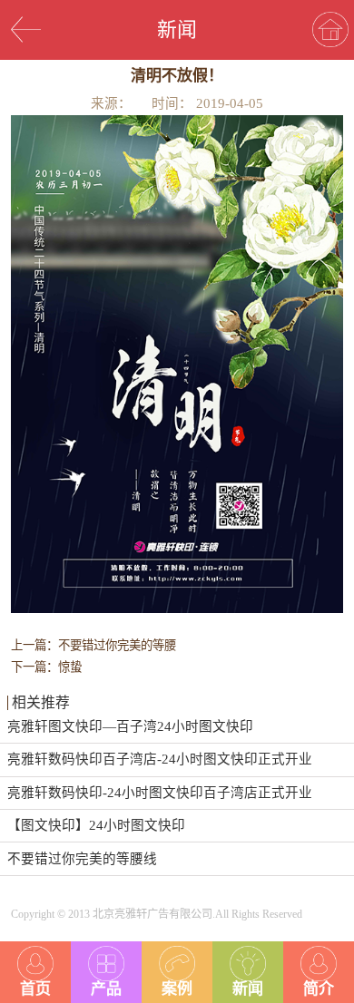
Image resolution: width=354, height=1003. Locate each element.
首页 (35, 989)
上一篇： (93, 645)
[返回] (26, 30)
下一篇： (46, 667)
